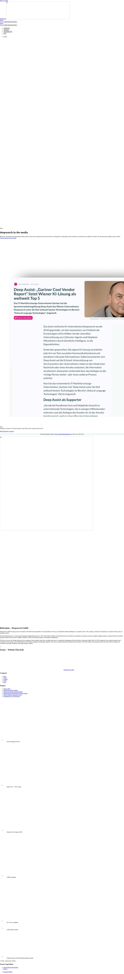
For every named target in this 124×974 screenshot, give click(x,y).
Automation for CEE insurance (11, 696)
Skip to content (4, 0)
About (5, 678)
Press (4, 676)
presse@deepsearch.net (64, 434)
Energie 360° (6, 689)
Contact (5, 679)
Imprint (5, 969)
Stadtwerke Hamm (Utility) (10, 690)
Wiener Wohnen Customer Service (12, 695)
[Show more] (0, 646)
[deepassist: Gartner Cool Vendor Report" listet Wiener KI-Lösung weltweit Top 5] (62, 328)
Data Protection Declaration (10, 967)
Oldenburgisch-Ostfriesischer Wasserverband (15, 693)
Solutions (6, 30)
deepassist (6, 28)
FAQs (5, 681)
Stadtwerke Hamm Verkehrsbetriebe (13, 692)
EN (5, 33)
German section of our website (8, 238)
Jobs (4, 682)
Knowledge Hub (8, 31)
